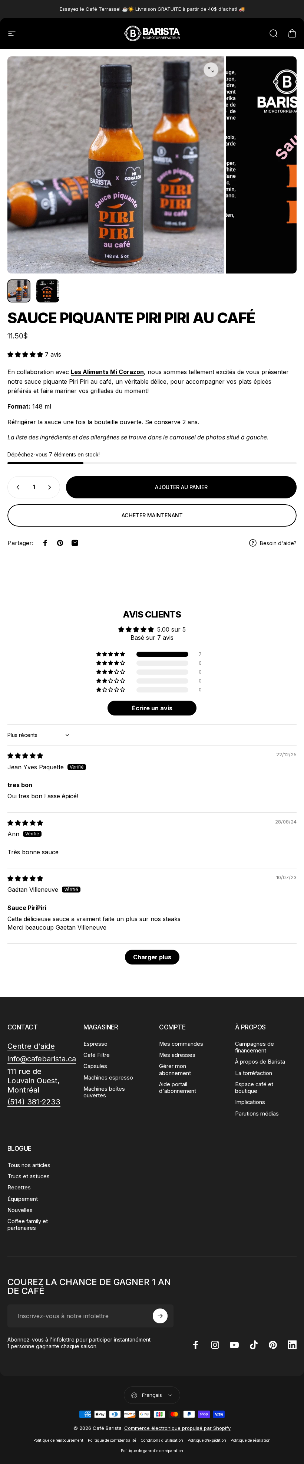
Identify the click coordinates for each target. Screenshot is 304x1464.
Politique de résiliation (251, 1440)
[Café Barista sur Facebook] (195, 1344)
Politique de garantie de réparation (152, 1450)
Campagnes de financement (254, 1047)
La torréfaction (253, 1073)
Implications (250, 1102)
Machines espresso (108, 1077)
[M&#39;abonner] (160, 1316)
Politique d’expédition (207, 1440)
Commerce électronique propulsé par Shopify (177, 1428)
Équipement (22, 1199)
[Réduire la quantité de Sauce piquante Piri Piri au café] (16, 487)
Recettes (19, 1187)
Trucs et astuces (28, 1176)
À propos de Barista (260, 1061)
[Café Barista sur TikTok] (253, 1344)
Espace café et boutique (254, 1087)
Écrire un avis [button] (152, 708)
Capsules (95, 1066)
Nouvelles (20, 1210)
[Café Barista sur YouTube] (234, 1344)
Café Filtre (96, 1055)
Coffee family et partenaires (27, 1224)
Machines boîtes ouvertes (104, 1092)
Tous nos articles (28, 1165)
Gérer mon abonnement (175, 1069)
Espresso (95, 1044)
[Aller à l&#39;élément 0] (18, 290)
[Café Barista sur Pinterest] (272, 1344)
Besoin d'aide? (278, 543)
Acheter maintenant (152, 515)
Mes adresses (177, 1055)
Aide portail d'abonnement (177, 1087)
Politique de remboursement (58, 1440)
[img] (25, 755)
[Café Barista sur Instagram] (215, 1344)
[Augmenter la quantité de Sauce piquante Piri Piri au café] (51, 487)
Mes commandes (181, 1044)
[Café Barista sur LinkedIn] (292, 1344)
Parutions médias (257, 1113)
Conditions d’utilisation (162, 1440)
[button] (26, 354)
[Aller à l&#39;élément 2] (47, 290)
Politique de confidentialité (112, 1440)
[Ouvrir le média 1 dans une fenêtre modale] (211, 69)
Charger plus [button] (152, 957)
